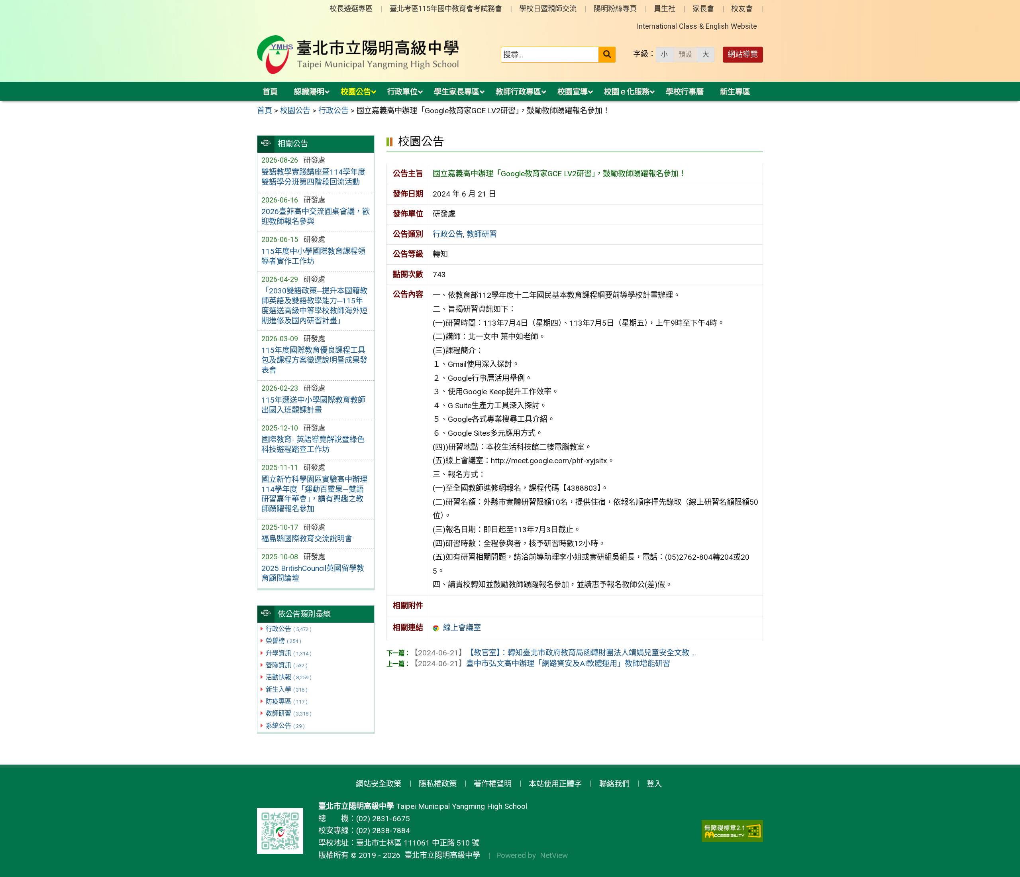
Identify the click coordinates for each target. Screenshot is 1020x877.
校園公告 (356, 91)
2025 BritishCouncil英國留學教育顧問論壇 (312, 573)
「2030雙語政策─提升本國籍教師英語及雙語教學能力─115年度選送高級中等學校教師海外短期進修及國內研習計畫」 (314, 305)
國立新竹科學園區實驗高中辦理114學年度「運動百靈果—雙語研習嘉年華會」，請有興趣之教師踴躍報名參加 (314, 494)
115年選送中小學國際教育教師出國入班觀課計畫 (313, 405)
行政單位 (402, 91)
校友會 (742, 8)
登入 (654, 784)
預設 (685, 54)
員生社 (664, 8)
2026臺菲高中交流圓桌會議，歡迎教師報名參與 (315, 216)
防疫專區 (287, 701)
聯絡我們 (614, 784)
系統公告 (285, 726)
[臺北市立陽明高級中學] (358, 54)
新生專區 (735, 91)
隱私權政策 (438, 784)
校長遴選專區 (351, 8)
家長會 (703, 8)
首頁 (270, 91)
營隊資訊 (287, 665)
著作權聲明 (493, 784)
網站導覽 (743, 54)
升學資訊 (289, 653)
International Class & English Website (697, 26)
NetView (554, 855)
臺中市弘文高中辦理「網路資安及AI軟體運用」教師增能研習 (540, 663)
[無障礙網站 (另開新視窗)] (732, 831)
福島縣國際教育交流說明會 (306, 538)
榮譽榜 (283, 641)
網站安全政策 (378, 784)
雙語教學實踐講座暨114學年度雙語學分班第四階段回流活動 (313, 177)
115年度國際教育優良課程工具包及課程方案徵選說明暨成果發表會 (314, 360)
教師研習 (289, 713)
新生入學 (287, 689)
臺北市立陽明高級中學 (440, 855)
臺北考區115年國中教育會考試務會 (446, 8)
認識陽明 (309, 91)
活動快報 (289, 677)
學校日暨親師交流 (548, 8)
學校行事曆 (685, 91)
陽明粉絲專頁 (615, 8)
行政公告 (289, 629)
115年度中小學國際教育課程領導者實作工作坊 (313, 256)
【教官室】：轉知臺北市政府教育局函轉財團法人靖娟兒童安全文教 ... (553, 652)
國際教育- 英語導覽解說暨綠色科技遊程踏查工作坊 (313, 444)
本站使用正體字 (555, 784)
